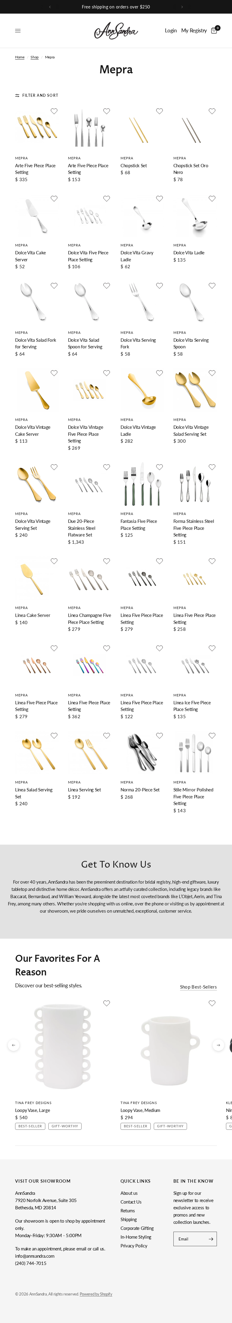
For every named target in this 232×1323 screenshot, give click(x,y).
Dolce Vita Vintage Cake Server (32, 430)
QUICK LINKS (136, 1181)
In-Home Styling (136, 1237)
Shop (35, 57)
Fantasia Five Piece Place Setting (139, 524)
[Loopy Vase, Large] (63, 1047)
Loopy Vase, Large (32, 1110)
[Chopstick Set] (142, 128)
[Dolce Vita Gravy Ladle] (142, 216)
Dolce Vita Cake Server (30, 256)
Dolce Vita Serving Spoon (191, 343)
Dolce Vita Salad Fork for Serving (35, 343)
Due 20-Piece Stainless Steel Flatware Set (81, 527)
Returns (128, 1210)
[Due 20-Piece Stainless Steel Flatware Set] (90, 484)
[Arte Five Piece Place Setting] (37, 128)
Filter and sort (40, 95)
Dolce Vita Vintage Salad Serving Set (191, 430)
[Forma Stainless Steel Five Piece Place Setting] (195, 484)
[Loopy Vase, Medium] (169, 1047)
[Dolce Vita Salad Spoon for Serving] (90, 303)
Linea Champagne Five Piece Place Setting (89, 618)
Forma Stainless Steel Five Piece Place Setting (193, 527)
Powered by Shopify (96, 1294)
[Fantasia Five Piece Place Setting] (142, 484)
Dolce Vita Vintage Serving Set (32, 524)
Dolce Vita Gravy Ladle (137, 256)
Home (19, 57)
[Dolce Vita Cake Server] (37, 216)
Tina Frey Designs (33, 1103)
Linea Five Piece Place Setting (142, 618)
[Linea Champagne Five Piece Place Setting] (90, 578)
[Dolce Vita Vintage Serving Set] (37, 484)
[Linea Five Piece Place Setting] (142, 578)
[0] (213, 31)
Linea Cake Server (32, 615)
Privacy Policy (134, 1245)
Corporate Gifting (137, 1228)
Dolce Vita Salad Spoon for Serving (85, 343)
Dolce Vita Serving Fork (138, 343)
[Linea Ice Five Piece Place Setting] (195, 665)
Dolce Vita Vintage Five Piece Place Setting (85, 433)
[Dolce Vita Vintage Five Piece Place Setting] (90, 390)
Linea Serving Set (84, 789)
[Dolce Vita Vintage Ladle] (142, 390)
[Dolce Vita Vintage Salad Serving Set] (195, 390)
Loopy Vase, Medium (140, 1110)
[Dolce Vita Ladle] (195, 216)
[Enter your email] (211, 1239)
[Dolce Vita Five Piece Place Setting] (90, 216)
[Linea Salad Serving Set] (37, 753)
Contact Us (131, 1201)
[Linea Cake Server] (37, 578)
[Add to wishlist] (54, 111)
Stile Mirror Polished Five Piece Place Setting (193, 796)
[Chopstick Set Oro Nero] (195, 128)
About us (129, 1193)
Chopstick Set (134, 165)
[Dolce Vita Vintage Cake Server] (37, 390)
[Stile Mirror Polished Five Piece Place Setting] (195, 753)
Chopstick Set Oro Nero (190, 169)
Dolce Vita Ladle (189, 252)
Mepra (21, 158)
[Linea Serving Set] (90, 753)
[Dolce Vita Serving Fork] (142, 303)
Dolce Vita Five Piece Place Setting (88, 256)
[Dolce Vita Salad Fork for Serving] (37, 303)
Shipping (129, 1219)
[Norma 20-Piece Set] (142, 753)
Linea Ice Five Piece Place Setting (192, 706)
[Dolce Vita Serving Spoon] (195, 303)
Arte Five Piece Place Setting (35, 169)
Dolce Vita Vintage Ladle (138, 430)
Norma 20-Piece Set (140, 789)
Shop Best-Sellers (198, 986)
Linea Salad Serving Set (34, 793)
